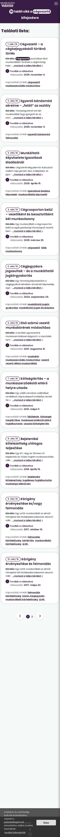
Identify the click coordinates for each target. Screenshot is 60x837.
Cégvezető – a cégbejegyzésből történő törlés (26, 49)
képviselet (11, 194)
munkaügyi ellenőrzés (18, 483)
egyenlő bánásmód (39, 134)
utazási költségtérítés (36, 423)
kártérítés (28, 540)
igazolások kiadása (39, 191)
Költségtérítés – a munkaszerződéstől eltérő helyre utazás (27, 383)
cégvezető (34, 82)
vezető (45, 360)
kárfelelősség (13, 540)
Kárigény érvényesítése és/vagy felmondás (24, 503)
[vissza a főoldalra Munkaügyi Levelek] (30, 4)
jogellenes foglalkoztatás (37, 480)
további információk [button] (15, 832)
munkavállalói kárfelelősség (22, 599)
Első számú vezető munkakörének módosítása (28, 325)
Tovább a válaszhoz (21, 71)
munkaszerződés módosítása (23, 85)
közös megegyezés (33, 596)
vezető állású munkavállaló (21, 363)
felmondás (12, 137)
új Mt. (25, 544)
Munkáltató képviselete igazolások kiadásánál (24, 157)
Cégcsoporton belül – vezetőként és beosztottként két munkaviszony (29, 214)
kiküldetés (33, 416)
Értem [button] (46, 822)
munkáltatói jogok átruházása (36, 307)
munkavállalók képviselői (32, 194)
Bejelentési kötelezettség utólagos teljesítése (24, 443)
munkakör (33, 356)
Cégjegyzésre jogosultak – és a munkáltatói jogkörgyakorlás (30, 271)
